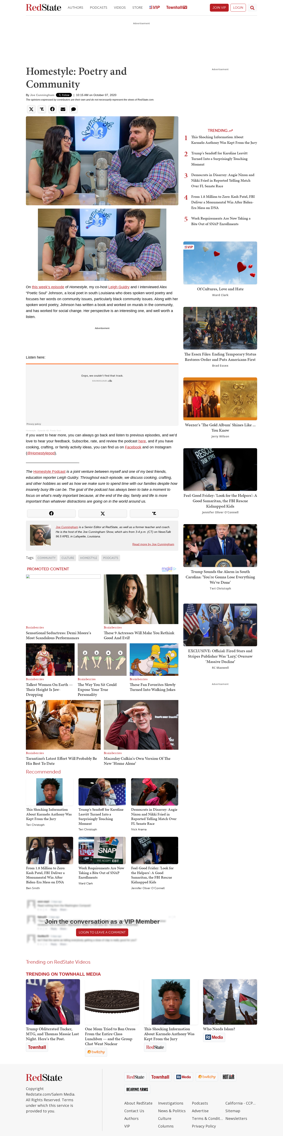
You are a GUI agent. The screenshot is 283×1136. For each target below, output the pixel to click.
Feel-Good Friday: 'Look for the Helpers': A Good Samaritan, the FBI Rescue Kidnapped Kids (152, 875)
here (142, 441)
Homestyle (31, 430)
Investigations (170, 1103)
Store (137, 8)
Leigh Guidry (118, 287)
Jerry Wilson (220, 436)
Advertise (200, 1110)
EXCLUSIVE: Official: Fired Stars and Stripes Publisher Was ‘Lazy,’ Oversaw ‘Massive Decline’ (220, 656)
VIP (127, 1126)
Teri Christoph (35, 825)
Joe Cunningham (42, 95)
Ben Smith (33, 888)
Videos (120, 8)
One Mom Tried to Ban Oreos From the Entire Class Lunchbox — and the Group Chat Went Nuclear (110, 1036)
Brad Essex (220, 365)
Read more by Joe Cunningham (153, 544)
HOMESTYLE (88, 558)
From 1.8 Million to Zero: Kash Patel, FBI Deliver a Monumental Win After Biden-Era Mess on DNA (45, 875)
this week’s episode (48, 287)
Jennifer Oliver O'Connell (147, 888)
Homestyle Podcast (49, 472)
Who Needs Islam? (219, 1029)
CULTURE (68, 558)
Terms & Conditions (208, 1118)
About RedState (138, 1103)
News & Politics (172, 1110)
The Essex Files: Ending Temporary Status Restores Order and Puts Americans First (220, 356)
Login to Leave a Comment (102, 932)
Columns (166, 1126)
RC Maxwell (220, 668)
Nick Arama (138, 829)
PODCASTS (110, 558)
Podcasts (98, 8)
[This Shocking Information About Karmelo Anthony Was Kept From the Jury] (49, 792)
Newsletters (236, 1118)
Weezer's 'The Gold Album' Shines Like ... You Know (220, 427)
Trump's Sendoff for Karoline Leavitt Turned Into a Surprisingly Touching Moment (101, 816)
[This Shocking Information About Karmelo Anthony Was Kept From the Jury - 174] (171, 1002)
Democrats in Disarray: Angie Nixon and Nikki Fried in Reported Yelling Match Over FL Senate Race (154, 816)
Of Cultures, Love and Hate (220, 289)
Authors (75, 8)
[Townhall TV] (176, 7)
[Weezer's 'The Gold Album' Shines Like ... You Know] (220, 398)
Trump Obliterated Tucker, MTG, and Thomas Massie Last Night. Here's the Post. (52, 1034)
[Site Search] (252, 8)
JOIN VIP (219, 8)
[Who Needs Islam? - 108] (230, 1002)
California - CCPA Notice (241, 1103)
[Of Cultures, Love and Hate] (220, 262)
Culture (164, 1118)
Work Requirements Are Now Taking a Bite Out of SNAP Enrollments (101, 872)
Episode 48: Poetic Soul (49, 430)
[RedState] (43, 8)
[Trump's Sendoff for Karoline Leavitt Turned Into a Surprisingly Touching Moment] (102, 792)
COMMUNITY (46, 558)
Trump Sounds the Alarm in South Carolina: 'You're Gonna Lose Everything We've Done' (220, 577)
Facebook (133, 447)
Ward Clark (86, 883)
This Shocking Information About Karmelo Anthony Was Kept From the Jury (49, 814)
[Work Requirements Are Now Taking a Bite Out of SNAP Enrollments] (102, 850)
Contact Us (134, 1110)
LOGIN (238, 8)
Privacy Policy (204, 1126)
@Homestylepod (41, 453)
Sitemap (232, 1110)
